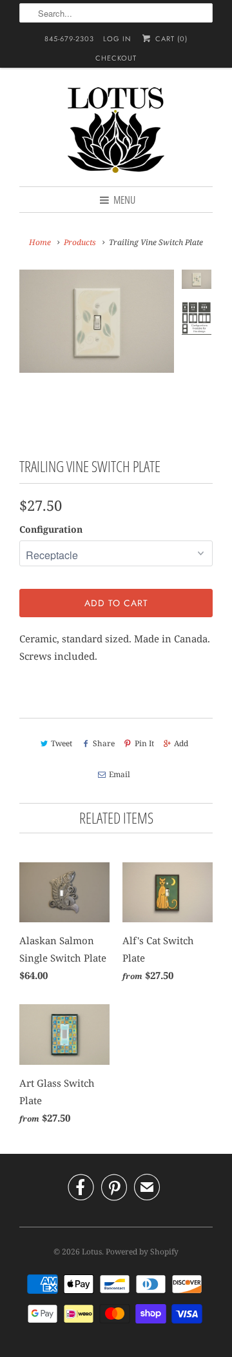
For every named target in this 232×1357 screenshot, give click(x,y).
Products (80, 242)
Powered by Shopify (142, 1251)
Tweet (61, 743)
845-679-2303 (69, 39)
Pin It (144, 743)
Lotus (92, 1251)
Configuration (50, 529)
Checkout (116, 58)
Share (103, 743)
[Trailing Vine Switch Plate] (96, 355)
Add (181, 743)
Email (119, 774)
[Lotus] (116, 132)
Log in (117, 39)
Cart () (170, 39)
